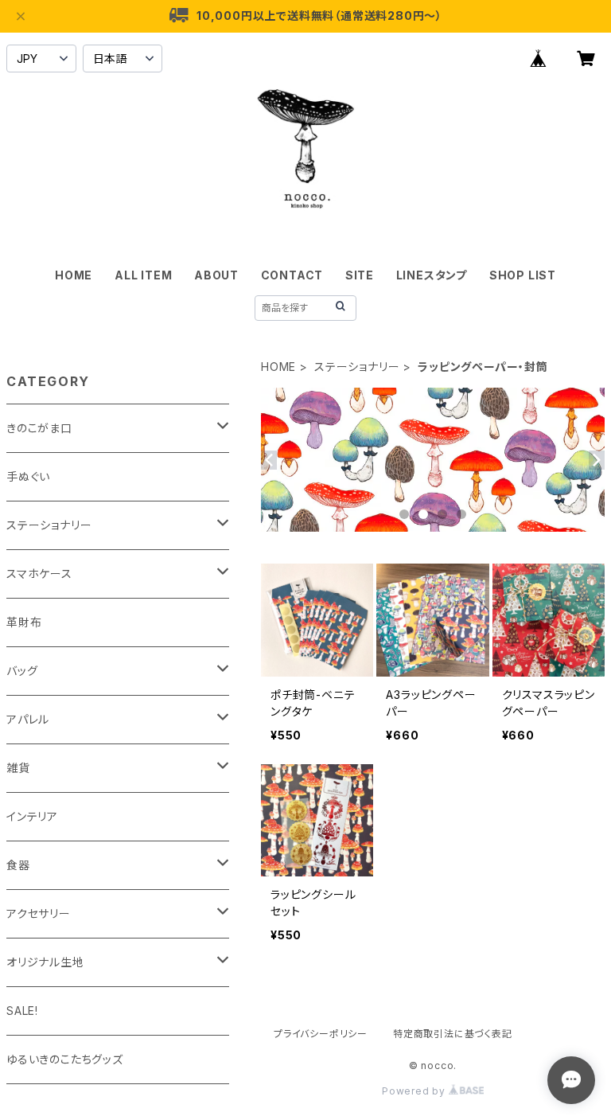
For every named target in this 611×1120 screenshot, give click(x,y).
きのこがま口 (39, 428)
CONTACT (292, 275)
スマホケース (39, 573)
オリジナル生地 (45, 962)
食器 (18, 865)
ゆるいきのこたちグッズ (64, 1059)
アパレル (27, 719)
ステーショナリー (356, 366)
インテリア (32, 816)
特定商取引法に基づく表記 (452, 1034)
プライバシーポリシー (321, 1034)
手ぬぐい (28, 476)
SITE (359, 275)
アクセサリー (38, 913)
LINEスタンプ (431, 275)
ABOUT (216, 275)
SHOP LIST (522, 275)
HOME (73, 275)
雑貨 (18, 768)
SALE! (22, 1010)
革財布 (23, 622)
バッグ (21, 670)
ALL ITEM (143, 275)
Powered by (415, 1091)
